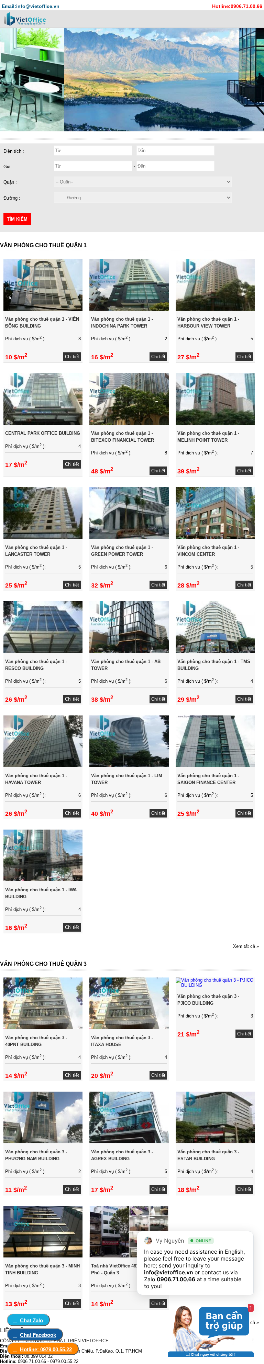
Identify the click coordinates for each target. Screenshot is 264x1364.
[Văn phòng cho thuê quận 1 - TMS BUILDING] (215, 651)
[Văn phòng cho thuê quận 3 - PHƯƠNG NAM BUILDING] (42, 1141)
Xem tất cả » (246, 946)
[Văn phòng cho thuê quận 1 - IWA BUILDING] (42, 879)
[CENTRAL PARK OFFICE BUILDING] (42, 423)
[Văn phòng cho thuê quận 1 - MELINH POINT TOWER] (215, 423)
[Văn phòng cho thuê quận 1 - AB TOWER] (128, 651)
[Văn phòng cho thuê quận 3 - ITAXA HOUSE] (128, 1027)
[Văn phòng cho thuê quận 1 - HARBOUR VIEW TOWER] (215, 309)
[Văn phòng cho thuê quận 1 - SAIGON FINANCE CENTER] (215, 765)
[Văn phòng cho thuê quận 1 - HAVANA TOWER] (42, 765)
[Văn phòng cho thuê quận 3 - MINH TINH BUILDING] (42, 1255)
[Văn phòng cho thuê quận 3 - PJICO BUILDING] (215, 985)
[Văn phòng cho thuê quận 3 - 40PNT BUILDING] (42, 1027)
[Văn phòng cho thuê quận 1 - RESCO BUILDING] (42, 651)
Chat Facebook (38, 1335)
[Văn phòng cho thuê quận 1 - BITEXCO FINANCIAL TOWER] (128, 423)
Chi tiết (72, 356)
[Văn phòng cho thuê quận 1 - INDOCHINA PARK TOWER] (128, 309)
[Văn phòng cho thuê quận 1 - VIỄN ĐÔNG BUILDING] (42, 309)
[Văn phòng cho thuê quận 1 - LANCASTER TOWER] (42, 537)
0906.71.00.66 (176, 1279)
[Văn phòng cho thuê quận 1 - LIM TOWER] (128, 765)
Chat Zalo (31, 1320)
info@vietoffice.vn (168, 1272)
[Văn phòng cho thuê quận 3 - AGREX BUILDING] (128, 1141)
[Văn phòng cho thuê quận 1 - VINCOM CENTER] (215, 537)
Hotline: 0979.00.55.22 (46, 1349)
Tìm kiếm (17, 219)
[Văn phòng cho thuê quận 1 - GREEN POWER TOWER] (128, 537)
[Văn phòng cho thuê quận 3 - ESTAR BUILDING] (215, 1141)
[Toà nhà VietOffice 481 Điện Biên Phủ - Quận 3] (128, 1255)
